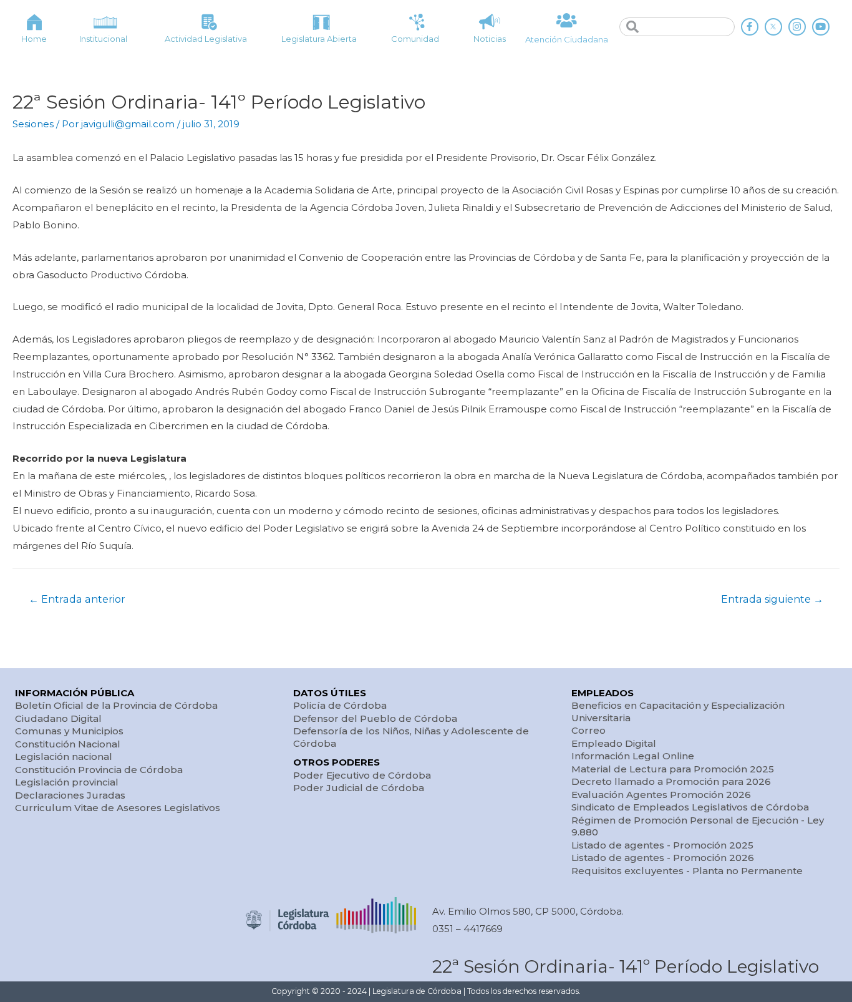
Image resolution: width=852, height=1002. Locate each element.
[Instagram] (797, 27)
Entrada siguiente (772, 599)
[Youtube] (821, 27)
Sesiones (33, 124)
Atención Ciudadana (566, 39)
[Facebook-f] (749, 27)
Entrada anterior (77, 599)
